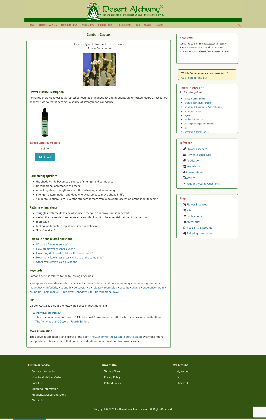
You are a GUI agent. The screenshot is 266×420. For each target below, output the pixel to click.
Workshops (88, 25)
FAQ (138, 25)
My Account (183, 371)
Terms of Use (112, 371)
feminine (138, 283)
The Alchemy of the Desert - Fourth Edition (116, 336)
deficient (78, 283)
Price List (37, 383)
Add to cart (45, 157)
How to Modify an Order (46, 377)
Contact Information (44, 371)
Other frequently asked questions (56, 262)
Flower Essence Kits (198, 154)
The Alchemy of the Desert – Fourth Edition (61, 321)
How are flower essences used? (55, 249)
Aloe (187, 127)
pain (161, 287)
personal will (52, 292)
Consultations (69, 25)
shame (136, 287)
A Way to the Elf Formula (195, 98)
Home (32, 25)
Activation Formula (193, 111)
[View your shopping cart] (239, 25)
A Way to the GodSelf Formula (198, 102)
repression (110, 287)
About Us (37, 400)
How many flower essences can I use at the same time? (70, 257)
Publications (105, 25)
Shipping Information (200, 233)
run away (68, 292)
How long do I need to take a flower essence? (64, 253)
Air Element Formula (194, 119)
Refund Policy (112, 383)
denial (90, 283)
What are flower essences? (52, 244)
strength (66, 287)
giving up (35, 292)
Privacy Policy (112, 377)
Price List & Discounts (198, 227)
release (97, 287)
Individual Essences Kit (48, 313)
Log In (159, 25)
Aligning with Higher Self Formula (199, 123)
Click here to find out (194, 77)
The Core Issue (124, 25)
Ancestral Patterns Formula (197, 131)
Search (147, 25)
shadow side (84, 292)
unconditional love (107, 292)
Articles (190, 178)
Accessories (193, 222)
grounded (152, 283)
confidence (55, 283)
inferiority (52, 287)
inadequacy (37, 287)
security (124, 287)
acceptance (38, 283)
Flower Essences (48, 25)
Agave (187, 115)
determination (105, 283)
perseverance (82, 287)
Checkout (182, 383)
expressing (123, 283)
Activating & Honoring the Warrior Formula (204, 107)
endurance (149, 287)
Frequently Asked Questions (202, 183)
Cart (178, 377)
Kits (189, 210)
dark (67, 283)
